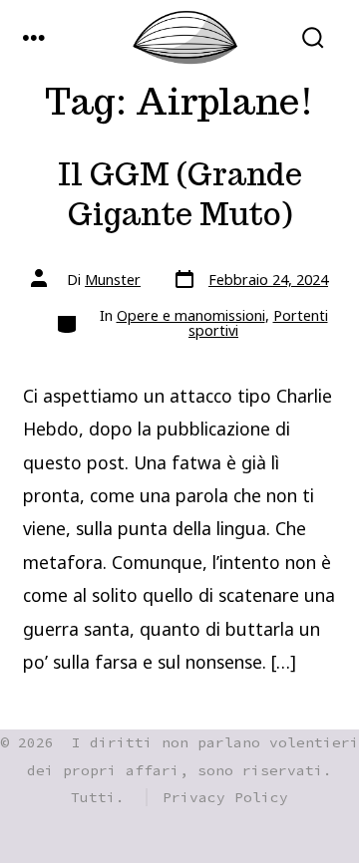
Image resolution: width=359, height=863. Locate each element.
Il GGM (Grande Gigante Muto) (180, 194)
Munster (113, 279)
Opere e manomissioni (191, 315)
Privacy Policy (225, 797)
